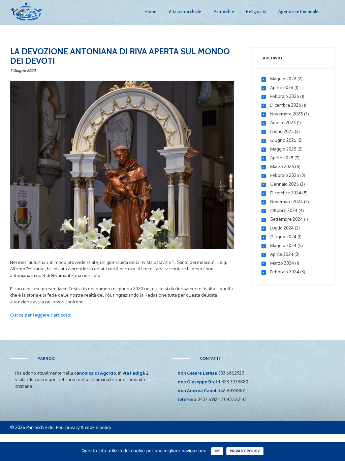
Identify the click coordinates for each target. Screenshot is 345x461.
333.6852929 (231, 373)
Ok (217, 451)
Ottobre (283, 210)
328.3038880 (235, 381)
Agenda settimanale (298, 11)
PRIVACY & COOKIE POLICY (88, 427)
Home (151, 11)
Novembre (286, 113)
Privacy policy (245, 451)
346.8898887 (231, 390)
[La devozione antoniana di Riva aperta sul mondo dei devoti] (122, 165)
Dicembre (285, 105)
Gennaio (284, 184)
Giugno (283, 140)
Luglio (282, 131)
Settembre (286, 219)
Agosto (283, 122)
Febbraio (284, 96)
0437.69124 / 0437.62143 (222, 399)
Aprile (281, 87)
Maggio (283, 78)
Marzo (282, 166)
